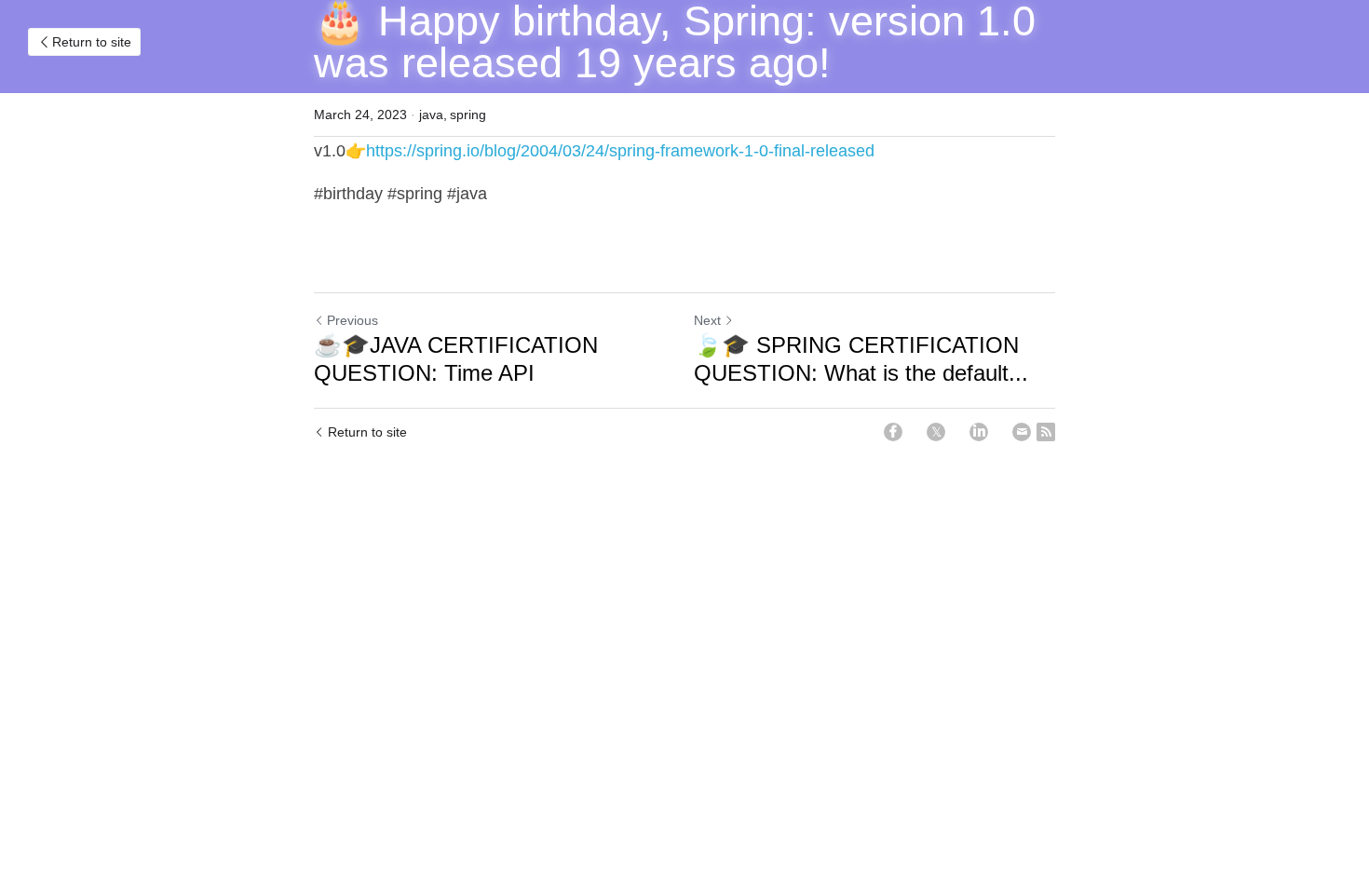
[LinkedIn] (978, 432)
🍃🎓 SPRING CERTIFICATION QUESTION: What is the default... (861, 358)
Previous (352, 320)
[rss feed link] (1046, 432)
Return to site (91, 41)
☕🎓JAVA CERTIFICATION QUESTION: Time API (456, 358)
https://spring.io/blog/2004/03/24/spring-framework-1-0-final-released (620, 151)
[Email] (1021, 432)
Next (707, 320)
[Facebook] (893, 432)
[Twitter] (936, 432)
